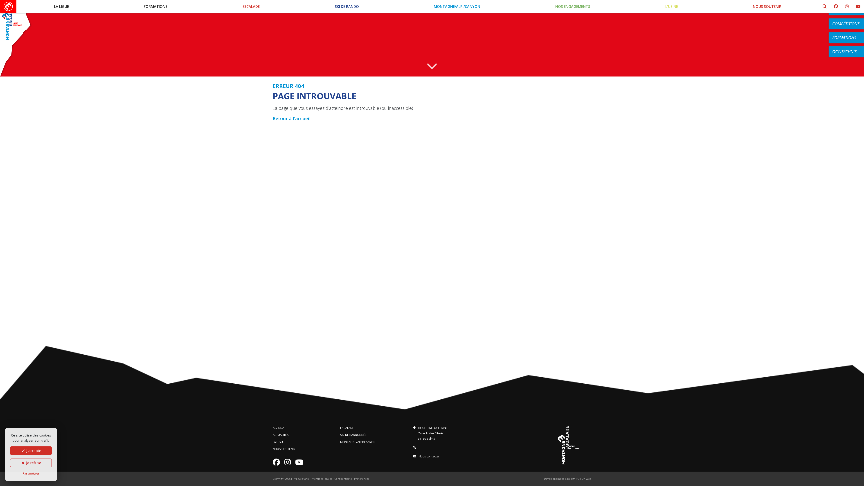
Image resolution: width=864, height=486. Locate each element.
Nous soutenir (767, 6)
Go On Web (584, 478)
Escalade (251, 6)
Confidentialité (343, 478)
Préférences (361, 478)
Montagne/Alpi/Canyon (457, 6)
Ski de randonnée (353, 435)
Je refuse (33, 462)
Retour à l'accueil (291, 118)
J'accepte (33, 450)
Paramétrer (30, 473)
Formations (155, 6)
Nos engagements (572, 6)
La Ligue (61, 6)
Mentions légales (322, 478)
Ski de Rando (347, 6)
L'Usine (671, 6)
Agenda (278, 428)
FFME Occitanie (300, 478)
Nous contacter (428, 456)
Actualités (281, 435)
